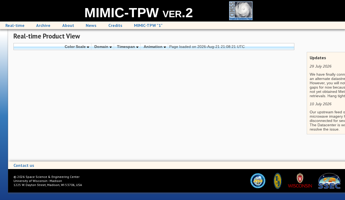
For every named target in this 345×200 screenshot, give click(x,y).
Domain (101, 46)
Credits (115, 25)
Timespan (126, 46)
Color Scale (76, 46)
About (68, 25)
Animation (154, 46)
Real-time (15, 25)
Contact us (23, 165)
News (91, 25)
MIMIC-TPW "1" (148, 25)
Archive (43, 25)
